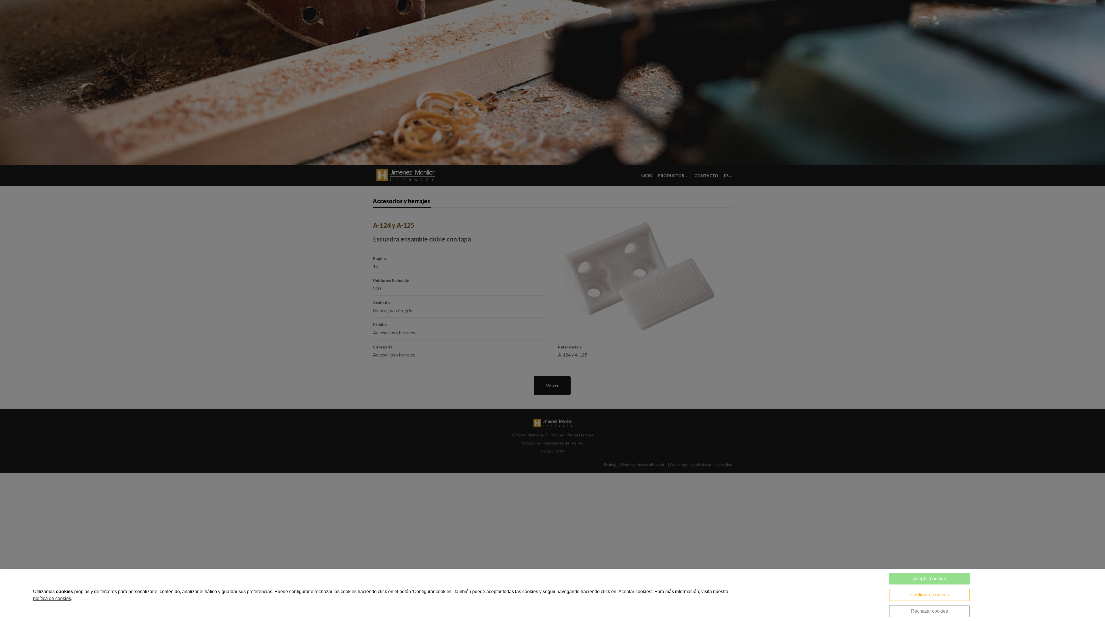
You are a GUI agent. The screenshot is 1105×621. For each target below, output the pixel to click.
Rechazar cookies (929, 611)
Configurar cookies (929, 594)
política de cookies (52, 598)
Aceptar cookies (929, 578)
